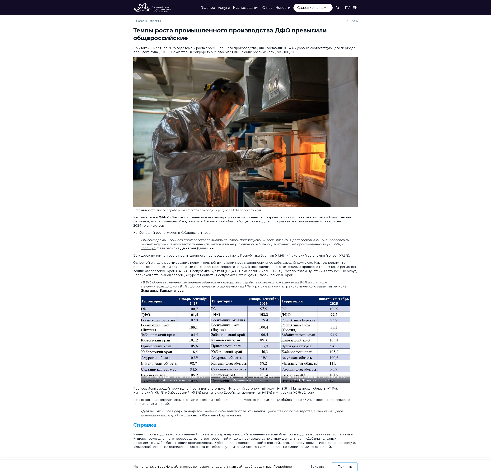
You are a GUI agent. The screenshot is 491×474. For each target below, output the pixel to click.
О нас (267, 8)
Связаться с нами (313, 8)
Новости (282, 8)
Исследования (246, 8)
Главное (208, 8)
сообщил (148, 248)
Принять (345, 466)
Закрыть (317, 466)
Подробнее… (283, 466)
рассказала (264, 286)
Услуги (224, 8)
